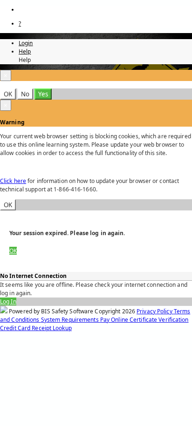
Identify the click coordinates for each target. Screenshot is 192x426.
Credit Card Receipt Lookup (36, 328)
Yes (43, 94)
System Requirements (70, 320)
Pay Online (115, 320)
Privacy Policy (155, 311)
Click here (13, 181)
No (25, 94)
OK (8, 94)
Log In (8, 301)
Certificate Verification (159, 320)
